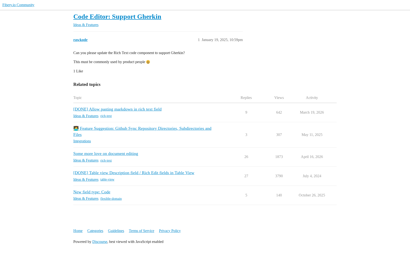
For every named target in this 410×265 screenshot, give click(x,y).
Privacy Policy (170, 231)
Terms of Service (141, 231)
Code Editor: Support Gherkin (117, 16)
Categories (95, 231)
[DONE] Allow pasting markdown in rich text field (117, 109)
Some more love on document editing (105, 153)
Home (78, 231)
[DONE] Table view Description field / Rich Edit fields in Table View (133, 172)
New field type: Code (91, 192)
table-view (107, 179)
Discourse (99, 242)
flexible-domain (111, 198)
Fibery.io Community (18, 5)
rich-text (106, 116)
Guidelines (116, 231)
